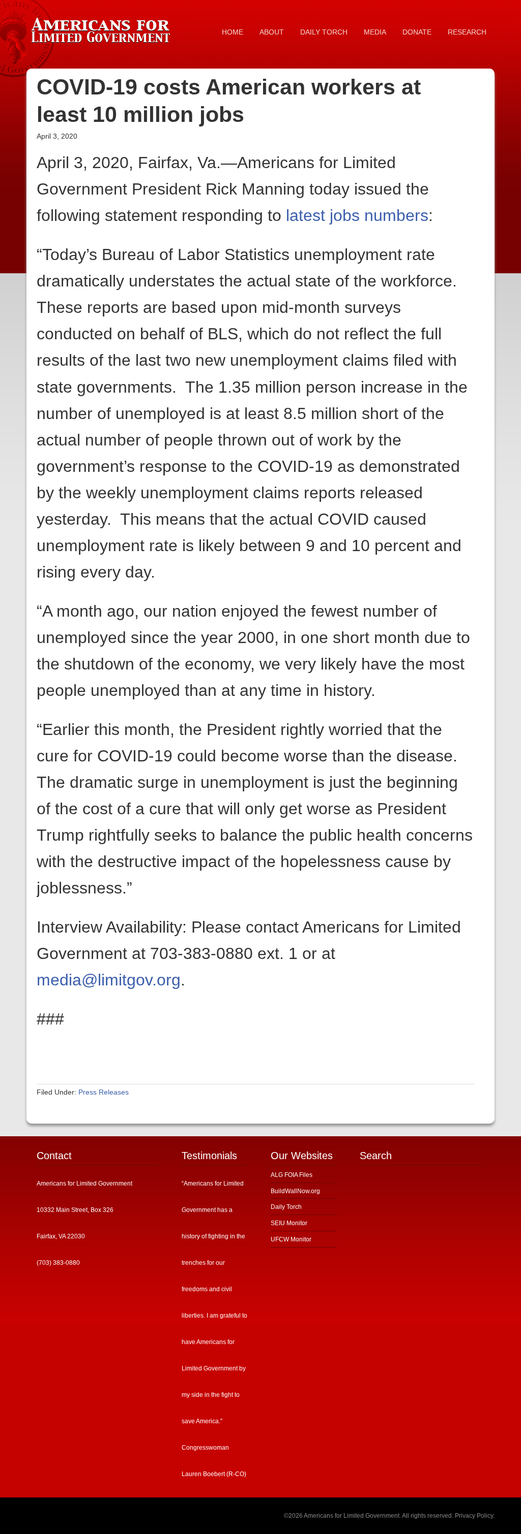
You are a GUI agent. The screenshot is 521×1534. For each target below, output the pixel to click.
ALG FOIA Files (291, 1174)
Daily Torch (286, 1206)
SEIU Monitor (289, 1223)
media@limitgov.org (109, 980)
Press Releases (103, 1092)
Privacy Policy (474, 1515)
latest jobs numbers (357, 215)
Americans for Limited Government (102, 28)
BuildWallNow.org (295, 1191)
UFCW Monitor (291, 1239)
